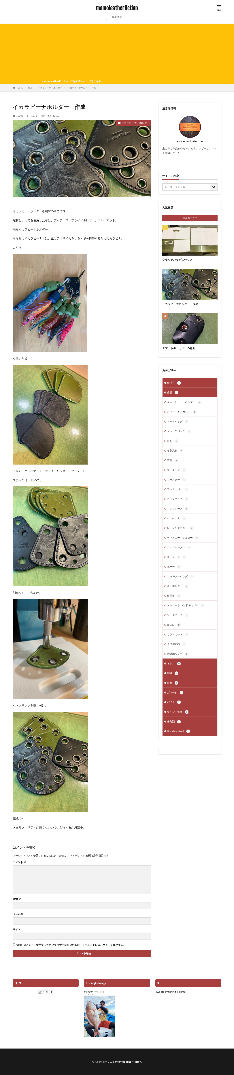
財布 (172, 440)
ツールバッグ (177, 614)
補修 (172, 673)
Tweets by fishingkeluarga (170, 991)
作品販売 (117, 16)
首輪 (172, 460)
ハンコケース (177, 508)
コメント (19, 862)
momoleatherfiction (117, 8)
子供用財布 (176, 644)
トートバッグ (177, 421)
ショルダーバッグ (179, 576)
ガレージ (174, 692)
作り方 (173, 382)
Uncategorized (178, 731)
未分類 (173, 721)
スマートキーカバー (181, 411)
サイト (16, 929)
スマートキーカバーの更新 (178, 348)
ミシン (173, 663)
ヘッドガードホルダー (182, 537)
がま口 (173, 624)
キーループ (176, 469)
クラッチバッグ (178, 431)
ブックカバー (177, 489)
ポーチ (173, 566)
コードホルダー (178, 547)
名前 (17, 899)
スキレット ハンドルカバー (185, 605)
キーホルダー (177, 585)
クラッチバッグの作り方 (177, 259)
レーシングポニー (179, 527)
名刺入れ (174, 450)
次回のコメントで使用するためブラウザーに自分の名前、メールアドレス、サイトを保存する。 (71, 945)
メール (18, 914)
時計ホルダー (177, 653)
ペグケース (176, 518)
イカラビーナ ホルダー (50, 87)
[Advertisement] (117, 51)
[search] (214, 187)
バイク (173, 702)
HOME (19, 87)
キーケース (176, 556)
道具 (172, 682)
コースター (176, 479)
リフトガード (177, 634)
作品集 (173, 595)
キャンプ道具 (177, 711)
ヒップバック (177, 498)
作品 (30, 87)
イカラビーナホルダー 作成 (82, 87)
